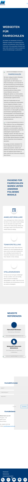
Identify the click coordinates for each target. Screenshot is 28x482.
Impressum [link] (5, 471)
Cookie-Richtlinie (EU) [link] (8, 476)
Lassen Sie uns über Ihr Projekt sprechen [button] (14, 163)
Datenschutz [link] (6, 474)
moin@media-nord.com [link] (9, 426)
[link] (2, 3)
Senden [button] (24, 406)
